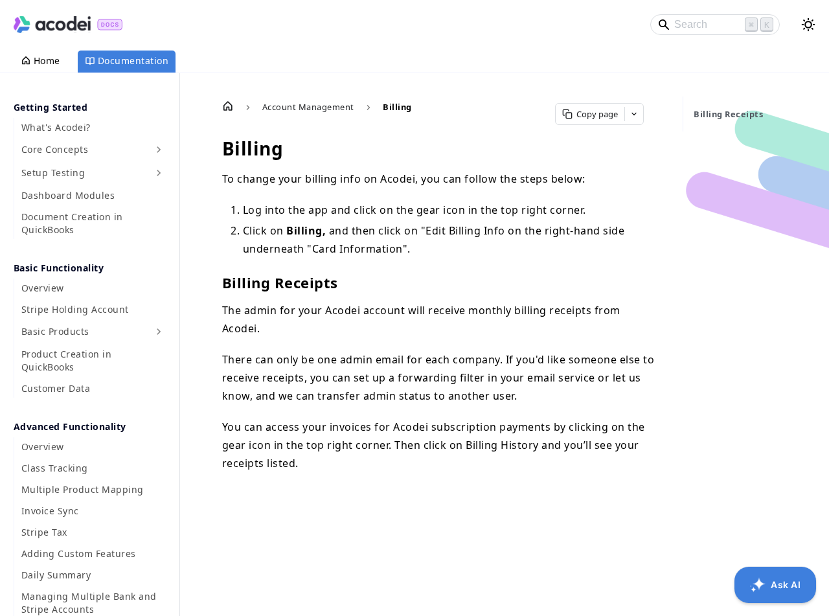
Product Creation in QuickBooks (66, 360)
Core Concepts (55, 149)
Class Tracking (54, 468)
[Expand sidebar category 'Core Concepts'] (158, 149)
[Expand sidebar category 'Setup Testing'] (158, 173)
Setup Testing (53, 172)
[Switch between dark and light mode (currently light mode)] (808, 24)
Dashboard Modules (68, 195)
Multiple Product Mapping (82, 489)
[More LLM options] (634, 114)
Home (47, 60)
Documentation (133, 60)
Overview (42, 288)
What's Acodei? (56, 127)
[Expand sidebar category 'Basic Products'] (158, 331)
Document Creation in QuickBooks (72, 223)
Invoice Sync (50, 511)
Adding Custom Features (78, 553)
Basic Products (55, 331)
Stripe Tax (44, 532)
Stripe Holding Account (75, 309)
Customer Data (56, 388)
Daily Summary (56, 575)
